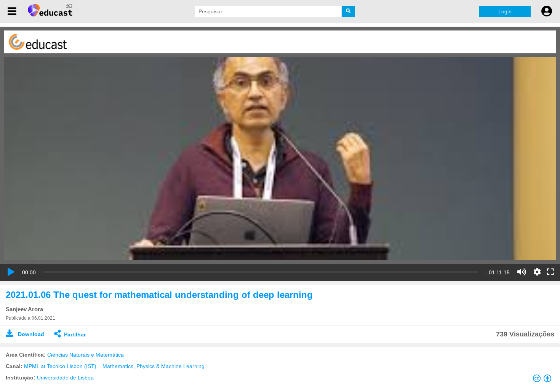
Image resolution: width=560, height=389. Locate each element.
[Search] (348, 11)
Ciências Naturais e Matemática (85, 355)
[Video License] (543, 380)
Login (505, 11)
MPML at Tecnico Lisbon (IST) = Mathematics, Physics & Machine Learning (114, 366)
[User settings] (546, 11)
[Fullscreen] (550, 272)
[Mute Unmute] (521, 272)
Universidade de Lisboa (65, 378)
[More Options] (537, 272)
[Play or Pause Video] (11, 272)
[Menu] (12, 11)
